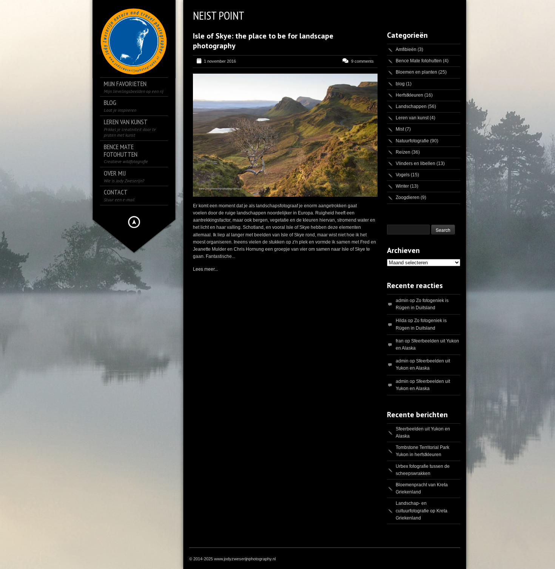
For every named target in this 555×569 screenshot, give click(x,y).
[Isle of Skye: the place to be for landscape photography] (285, 135)
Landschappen (411, 106)
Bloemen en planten (416, 72)
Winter (402, 186)
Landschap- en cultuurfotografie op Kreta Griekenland (421, 510)
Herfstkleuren (409, 95)
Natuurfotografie (412, 140)
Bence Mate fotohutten (419, 60)
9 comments (362, 61)
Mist (400, 129)
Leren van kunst (412, 117)
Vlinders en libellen (415, 163)
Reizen (403, 152)
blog (400, 83)
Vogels (403, 174)
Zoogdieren (407, 197)
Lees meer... (205, 268)
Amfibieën (406, 49)
